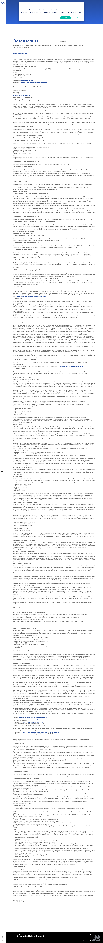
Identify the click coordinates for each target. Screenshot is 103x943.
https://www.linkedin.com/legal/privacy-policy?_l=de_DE (37, 719)
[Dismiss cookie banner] (81, 5)
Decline (76, 17)
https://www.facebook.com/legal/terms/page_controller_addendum (40, 732)
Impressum (84, 940)
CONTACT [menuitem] (79, 936)
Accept (65, 17)
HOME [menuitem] (68, 936)
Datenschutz (77, 940)
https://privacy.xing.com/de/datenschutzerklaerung (33, 717)
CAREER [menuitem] (85, 936)
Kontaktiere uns (3, 937)
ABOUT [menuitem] (73, 936)
